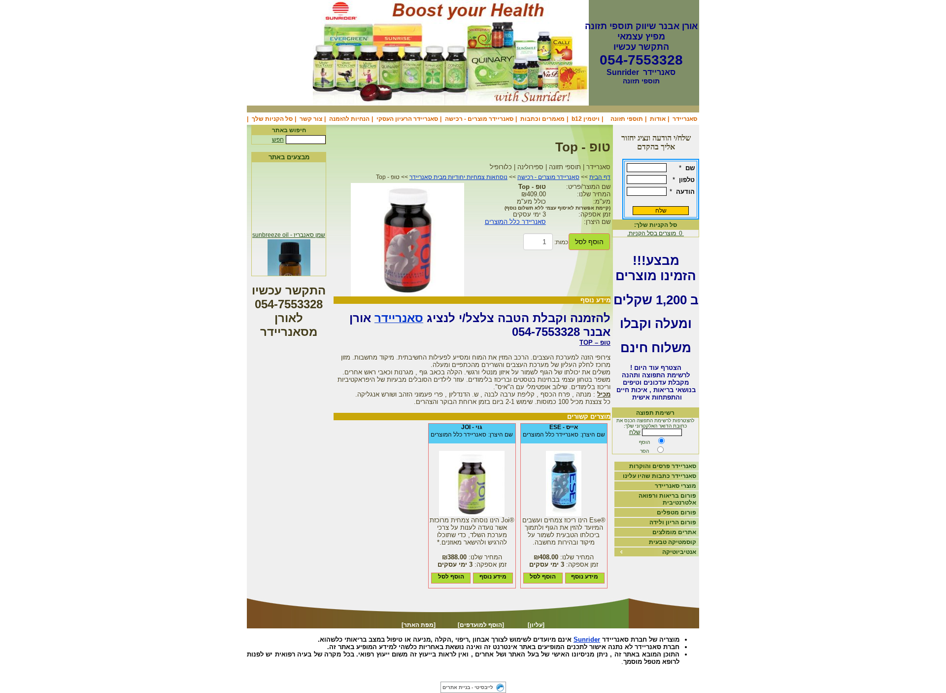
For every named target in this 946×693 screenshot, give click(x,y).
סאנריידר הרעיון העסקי (407, 118)
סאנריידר (685, 118)
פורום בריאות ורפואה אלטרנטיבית (667, 499)
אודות (658, 118)
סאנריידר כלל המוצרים (515, 221)
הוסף (644, 442)
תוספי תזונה (626, 118)
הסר (644, 451)
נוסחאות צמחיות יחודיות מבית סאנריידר (458, 177)
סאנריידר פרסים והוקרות (662, 466)
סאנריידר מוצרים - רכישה (479, 118)
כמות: (561, 242)
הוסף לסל (589, 242)
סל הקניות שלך (272, 118)
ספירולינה (474, 675)
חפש (278, 139)
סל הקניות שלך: (655, 224)
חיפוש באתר (289, 130)
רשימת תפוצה (655, 412)
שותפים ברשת (411, 675)
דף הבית (599, 177)
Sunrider (587, 639)
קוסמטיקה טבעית (672, 542)
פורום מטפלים (676, 512)
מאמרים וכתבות (542, 118)
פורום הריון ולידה (672, 522)
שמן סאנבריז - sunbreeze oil (288, 232)
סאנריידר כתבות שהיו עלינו (659, 476)
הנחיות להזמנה (349, 118)
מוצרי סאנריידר (675, 485)
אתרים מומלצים (674, 532)
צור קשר (311, 118)
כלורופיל (445, 675)
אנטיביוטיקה (679, 551)
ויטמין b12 (586, 118)
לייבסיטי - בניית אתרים (467, 687)
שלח (635, 432)
